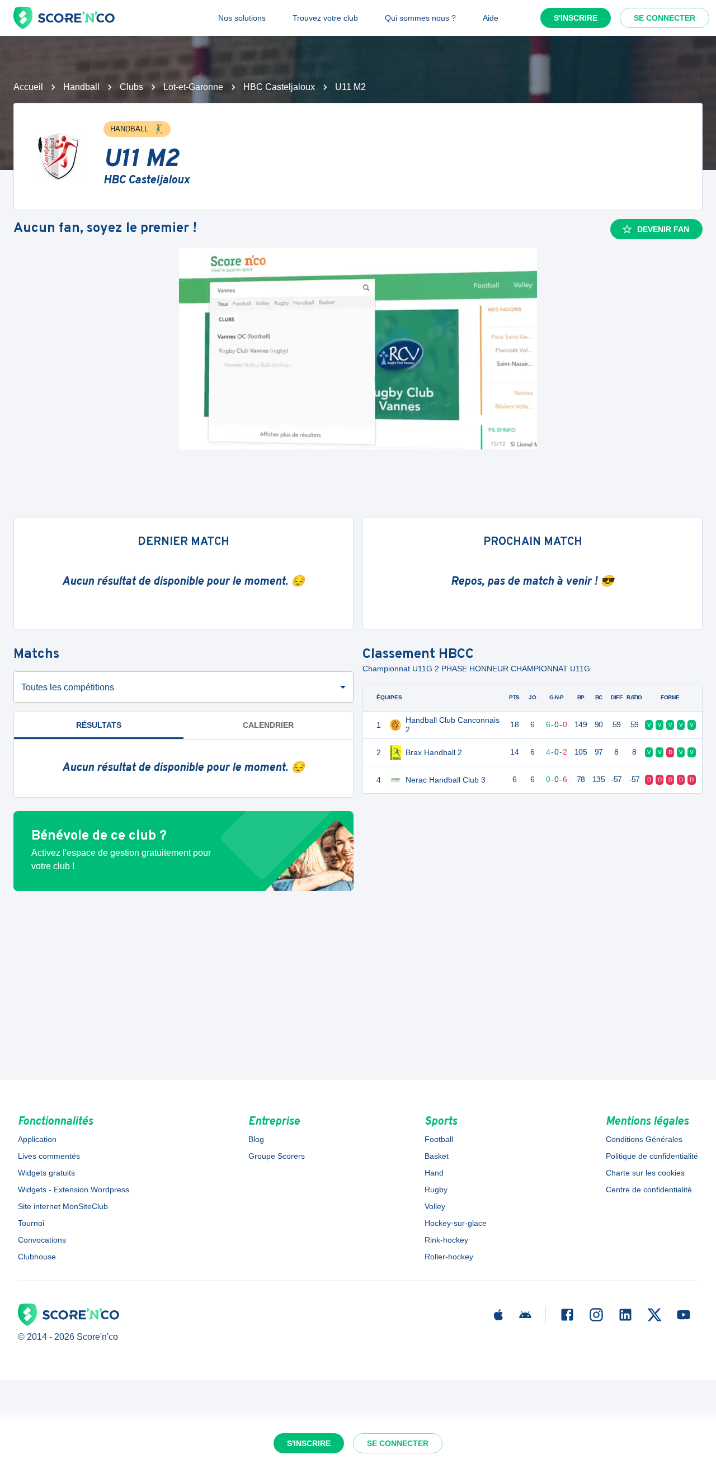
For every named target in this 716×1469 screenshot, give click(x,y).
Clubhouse (37, 1256)
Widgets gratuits (46, 1172)
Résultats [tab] (98, 725)
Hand (434, 1172)
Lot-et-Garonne (193, 87)
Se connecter (664, 17)
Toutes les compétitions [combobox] (67, 687)
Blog (256, 1139)
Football (439, 1139)
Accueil (28, 87)
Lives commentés (49, 1155)
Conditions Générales (644, 1139)
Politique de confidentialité (652, 1155)
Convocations (42, 1239)
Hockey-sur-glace (456, 1223)
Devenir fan (663, 229)
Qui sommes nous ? (420, 17)
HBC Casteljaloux (279, 87)
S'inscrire (575, 17)
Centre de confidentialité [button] (649, 1189)
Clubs (131, 87)
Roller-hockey (449, 1256)
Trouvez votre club (325, 17)
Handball (81, 87)
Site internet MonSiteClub (63, 1206)
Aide (490, 17)
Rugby (436, 1189)
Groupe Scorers (276, 1155)
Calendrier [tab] (268, 725)
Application (37, 1139)
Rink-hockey (446, 1239)
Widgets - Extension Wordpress (73, 1189)
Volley (435, 1206)
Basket (437, 1155)
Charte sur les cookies (645, 1172)
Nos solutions (242, 17)
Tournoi (31, 1223)
